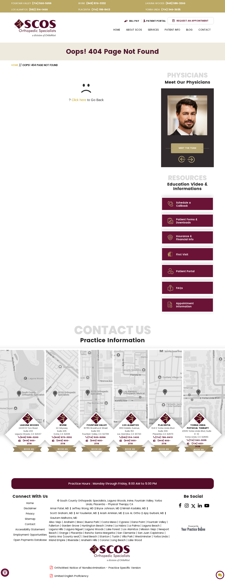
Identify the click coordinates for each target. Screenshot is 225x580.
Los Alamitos (130, 425)
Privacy (30, 513)
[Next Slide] (191, 159)
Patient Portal (156, 21)
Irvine (63, 425)
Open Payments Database (30, 540)
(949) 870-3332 (96, 3)
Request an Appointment (192, 20)
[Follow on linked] (200, 505)
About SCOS (134, 29)
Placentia (164, 425)
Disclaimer (30, 508)
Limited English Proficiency (71, 576)
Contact (204, 29)
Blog (189, 29)
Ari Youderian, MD (86, 513)
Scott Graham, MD (61, 513)
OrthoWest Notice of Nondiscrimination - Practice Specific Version (97, 568)
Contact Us (112, 333)
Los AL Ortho (133, 513)
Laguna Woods (29, 425)
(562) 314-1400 (38, 9)
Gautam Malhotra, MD (63, 518)
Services (153, 29)
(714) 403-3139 (198, 445)
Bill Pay (134, 21)
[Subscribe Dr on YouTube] (206, 505)
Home (116, 29)
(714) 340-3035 (171, 9)
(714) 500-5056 (41, 3)
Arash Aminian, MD (111, 513)
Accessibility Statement (30, 529)
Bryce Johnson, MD (108, 508)
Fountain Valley (97, 425)
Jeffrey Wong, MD (83, 508)
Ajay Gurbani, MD (153, 513)
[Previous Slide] (181, 159)
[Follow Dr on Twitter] (193, 505)
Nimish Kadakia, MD (134, 508)
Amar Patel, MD (59, 508)
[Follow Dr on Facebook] (180, 505)
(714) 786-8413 (101, 9)
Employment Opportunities (30, 534)
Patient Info (172, 29)
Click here (79, 100)
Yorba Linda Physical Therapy (198, 427)
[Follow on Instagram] (186, 505)
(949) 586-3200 (175, 3)
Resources (187, 183)
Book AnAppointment (29, 451)
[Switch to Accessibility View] (5, 572)
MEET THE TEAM (187, 148)
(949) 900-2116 (29, 442)
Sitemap (30, 519)
